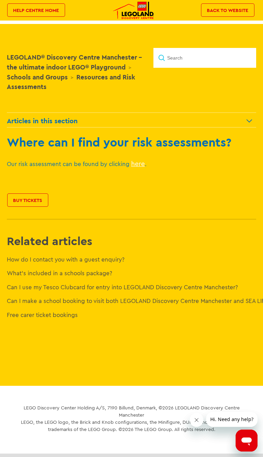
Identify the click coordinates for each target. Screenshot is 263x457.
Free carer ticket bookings (42, 314)
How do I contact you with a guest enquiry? (66, 259)
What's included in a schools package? (59, 273)
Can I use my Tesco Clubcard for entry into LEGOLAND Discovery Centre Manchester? (122, 287)
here (138, 164)
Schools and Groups (37, 77)
